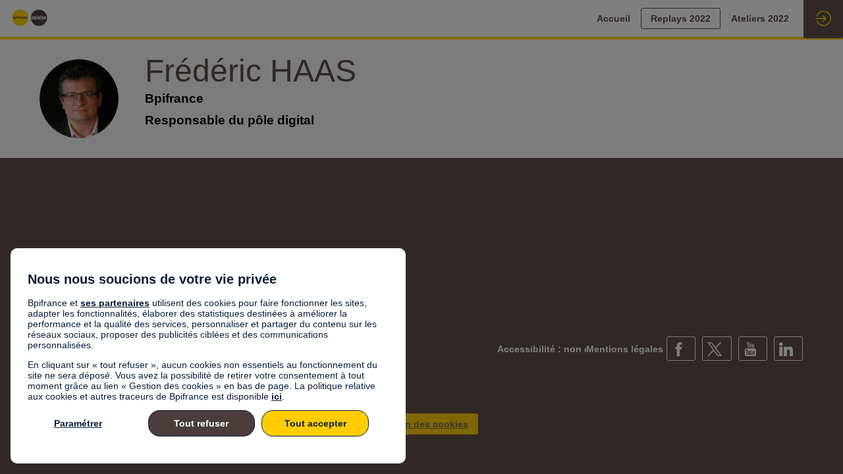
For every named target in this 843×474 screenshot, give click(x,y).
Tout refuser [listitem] (201, 423)
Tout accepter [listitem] (315, 423)
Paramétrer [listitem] (78, 423)
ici (276, 396)
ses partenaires (115, 303)
